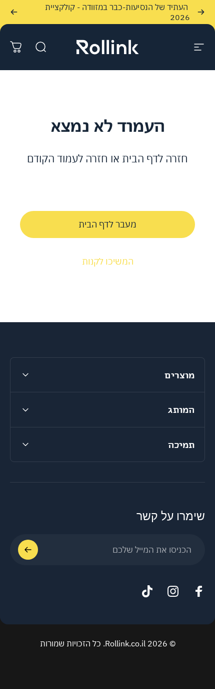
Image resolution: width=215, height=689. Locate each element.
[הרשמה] (28, 550)
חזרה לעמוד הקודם (67, 158)
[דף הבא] (14, 12)
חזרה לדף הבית (155, 158)
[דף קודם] (201, 12)
